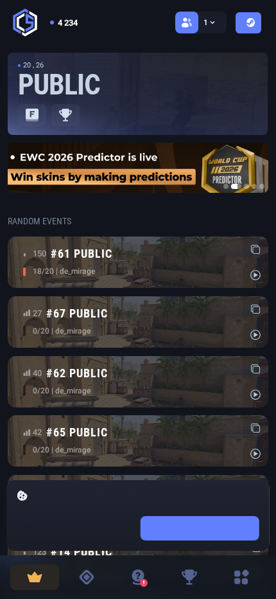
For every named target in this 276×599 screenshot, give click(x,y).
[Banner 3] (246, 186)
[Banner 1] (226, 186)
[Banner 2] (236, 186)
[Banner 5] (261, 186)
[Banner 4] (254, 186)
